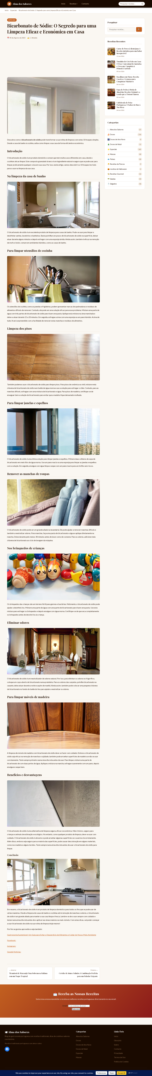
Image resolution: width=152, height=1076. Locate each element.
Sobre (116, 1045)
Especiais (13, 10)
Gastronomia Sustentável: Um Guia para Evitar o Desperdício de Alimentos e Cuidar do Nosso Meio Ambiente (51, 935)
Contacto (85, 4)
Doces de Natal (82, 1049)
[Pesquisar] (142, 4)
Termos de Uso (120, 1057)
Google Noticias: (14, 952)
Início (63, 4)
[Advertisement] (53, 59)
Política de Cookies (121, 1062)
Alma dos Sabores (83, 1036)
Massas (79, 1057)
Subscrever (76, 1009)
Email (65, 1006)
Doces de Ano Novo (83, 1045)
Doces (78, 1040)
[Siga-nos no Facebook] (7, 1049)
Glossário (117, 1040)
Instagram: (11, 946)
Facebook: (11, 940)
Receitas (73, 4)
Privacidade (118, 1053)
